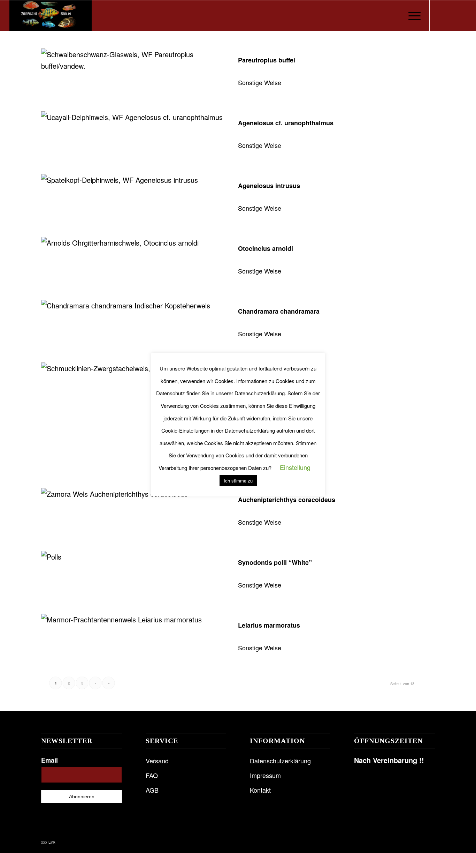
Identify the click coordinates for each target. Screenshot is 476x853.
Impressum (265, 775)
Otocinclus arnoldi (265, 248)
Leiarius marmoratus (269, 625)
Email (49, 760)
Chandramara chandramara (279, 311)
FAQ (152, 775)
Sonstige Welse (259, 82)
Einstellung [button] (295, 467)
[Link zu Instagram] (451, 15)
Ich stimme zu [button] (238, 480)
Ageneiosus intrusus (269, 185)
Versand (157, 760)
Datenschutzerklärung (280, 760)
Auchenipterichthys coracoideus (286, 499)
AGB (152, 789)
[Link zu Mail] (461, 15)
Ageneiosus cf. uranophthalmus (285, 122)
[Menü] (412, 15)
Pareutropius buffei (266, 60)
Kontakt (260, 789)
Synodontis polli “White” (275, 562)
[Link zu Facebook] (440, 15)
